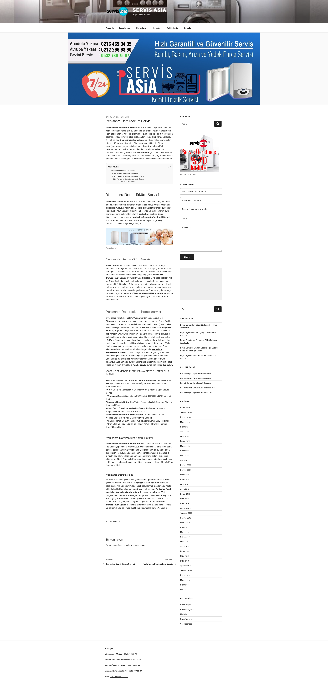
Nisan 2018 (184, 584)
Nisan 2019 (184, 527)
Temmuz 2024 (186, 412)
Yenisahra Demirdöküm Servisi (122, 170)
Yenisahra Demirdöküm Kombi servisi (129, 176)
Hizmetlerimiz (124, 28)
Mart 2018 (184, 589)
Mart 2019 (184, 532)
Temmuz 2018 (186, 570)
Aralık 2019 (184, 489)
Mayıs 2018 (185, 580)
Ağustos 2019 (185, 508)
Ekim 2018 (184, 556)
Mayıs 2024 (185, 422)
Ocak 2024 (184, 436)
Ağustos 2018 (185, 565)
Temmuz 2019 (186, 513)
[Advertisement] (201, 284)
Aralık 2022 (184, 460)
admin (125, 117)
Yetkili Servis (172, 28)
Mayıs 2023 (185, 446)
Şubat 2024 (185, 431)
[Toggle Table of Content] (168, 167)
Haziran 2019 (185, 517)
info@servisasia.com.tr (119, 676)
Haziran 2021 (185, 470)
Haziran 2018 (185, 575)
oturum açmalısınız (135, 544)
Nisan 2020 (184, 479)
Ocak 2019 (184, 541)
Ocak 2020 (184, 484)
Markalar (115, 522)
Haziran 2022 (185, 465)
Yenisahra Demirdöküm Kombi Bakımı (130, 179)
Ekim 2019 (184, 498)
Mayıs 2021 (185, 474)
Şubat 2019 (185, 537)
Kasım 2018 (185, 551)
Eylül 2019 (184, 503)
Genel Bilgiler (185, 604)
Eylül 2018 (184, 560)
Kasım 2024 (185, 407)
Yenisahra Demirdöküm (127, 181)
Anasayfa (110, 28)
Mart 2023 (184, 455)
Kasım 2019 (185, 494)
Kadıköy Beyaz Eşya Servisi (191, 373)
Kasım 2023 (185, 441)
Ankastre (156, 28)
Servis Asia (150, 10)
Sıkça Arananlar (186, 619)
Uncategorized (186, 623)
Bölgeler (187, 28)
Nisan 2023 (184, 450)
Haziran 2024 (185, 417)
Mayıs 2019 (185, 522)
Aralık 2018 (184, 546)
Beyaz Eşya (141, 28)
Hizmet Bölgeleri (186, 609)
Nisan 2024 (184, 426)
